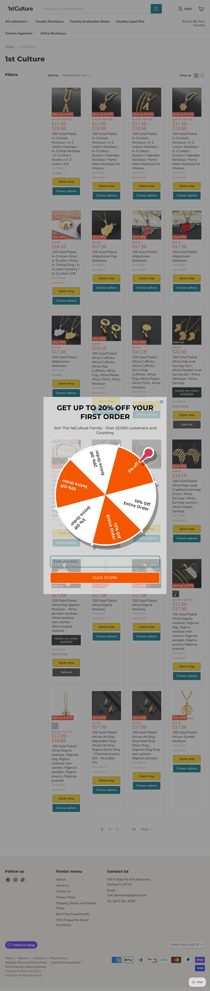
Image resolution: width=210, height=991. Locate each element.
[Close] (162, 402)
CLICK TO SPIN (105, 578)
